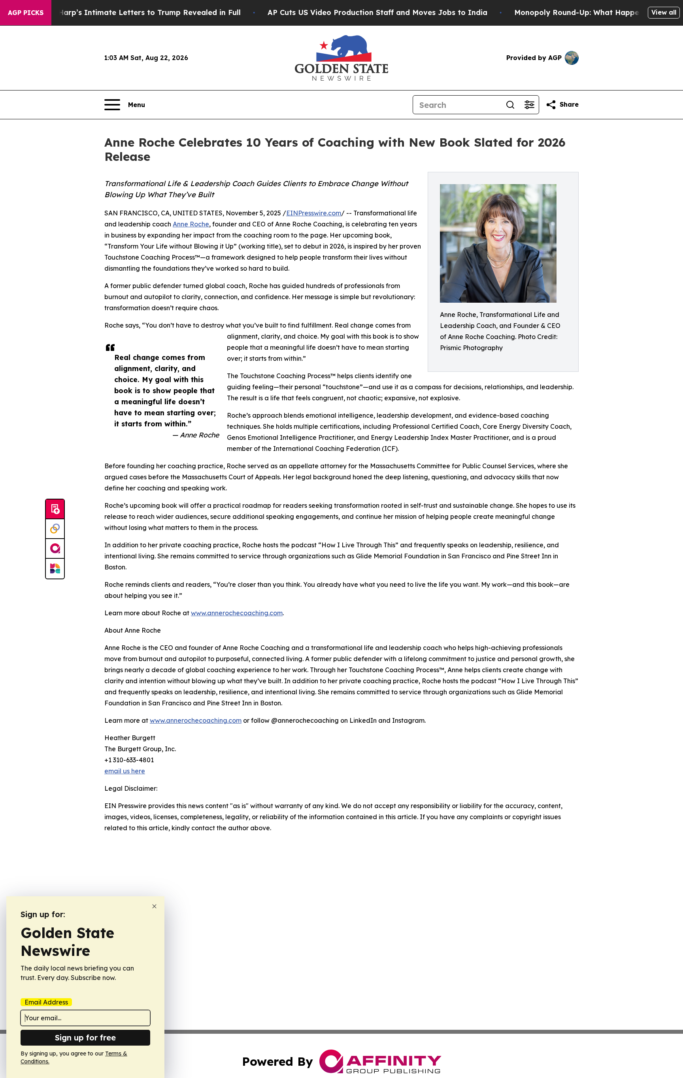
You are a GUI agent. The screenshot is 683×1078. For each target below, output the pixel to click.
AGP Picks (25, 13)
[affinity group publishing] (55, 549)
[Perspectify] (55, 529)
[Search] (510, 105)
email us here (124, 771)
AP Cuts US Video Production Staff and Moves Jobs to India (377, 12)
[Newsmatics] (55, 569)
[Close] (154, 906)
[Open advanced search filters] (529, 105)
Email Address (46, 1002)
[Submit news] (55, 509)
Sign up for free (85, 1037)
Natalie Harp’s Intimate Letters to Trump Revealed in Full (135, 12)
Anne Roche (191, 224)
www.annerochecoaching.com (237, 613)
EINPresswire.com (313, 213)
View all (663, 12)
